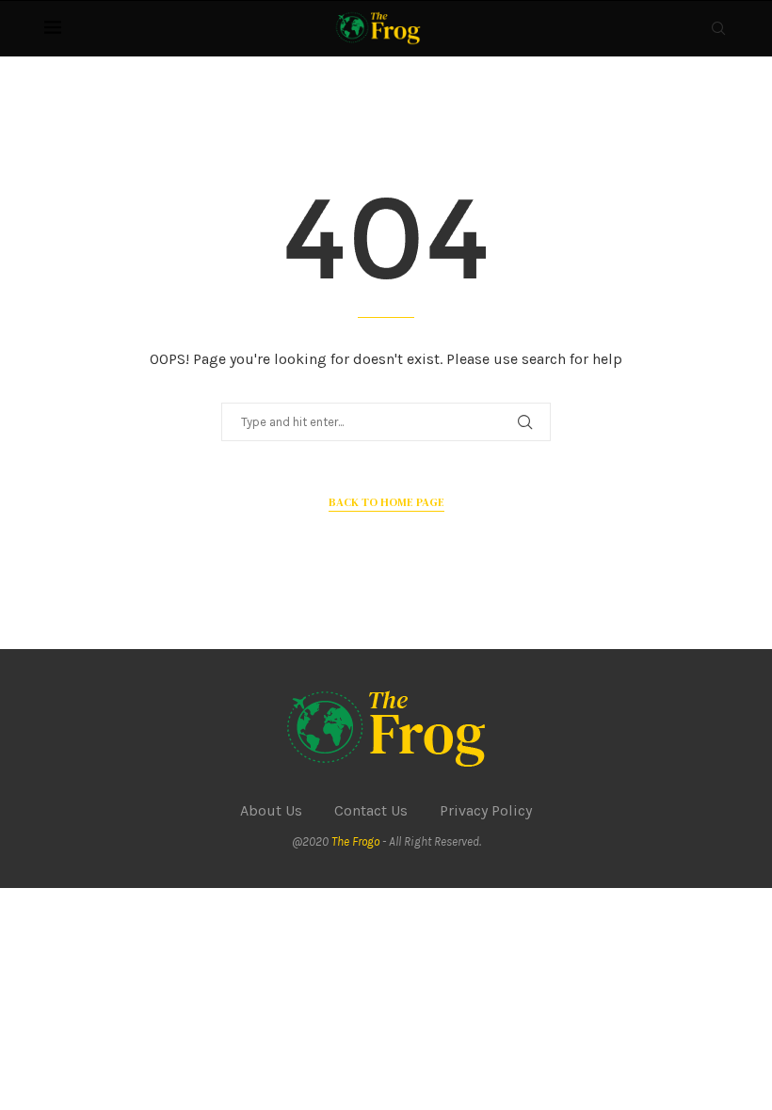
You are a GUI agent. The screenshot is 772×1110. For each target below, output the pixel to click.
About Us (271, 810)
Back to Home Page (386, 502)
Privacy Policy (486, 810)
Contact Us (371, 810)
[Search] (718, 28)
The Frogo (355, 841)
